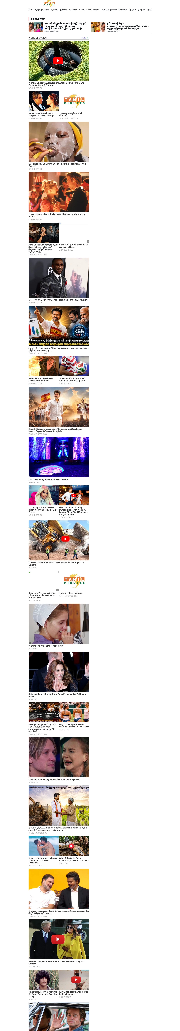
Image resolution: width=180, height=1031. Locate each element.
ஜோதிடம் (132, 10)
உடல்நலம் (73, 10)
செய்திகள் (123, 10)
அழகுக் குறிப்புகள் (41, 10)
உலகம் (81, 10)
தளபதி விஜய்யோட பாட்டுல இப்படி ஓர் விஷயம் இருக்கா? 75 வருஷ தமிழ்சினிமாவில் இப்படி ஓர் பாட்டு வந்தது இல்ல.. (65, 27)
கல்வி (88, 10)
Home (31, 10)
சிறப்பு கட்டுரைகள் (109, 10)
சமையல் (96, 10)
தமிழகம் (141, 10)
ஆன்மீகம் (54, 10)
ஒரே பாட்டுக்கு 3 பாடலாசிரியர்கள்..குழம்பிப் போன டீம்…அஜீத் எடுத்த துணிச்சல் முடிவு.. (128, 26)
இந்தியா (63, 10)
